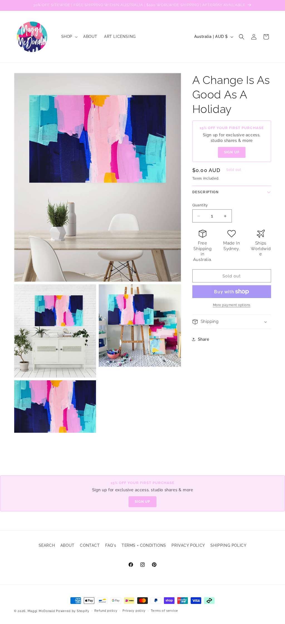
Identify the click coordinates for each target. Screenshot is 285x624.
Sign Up (231, 152)
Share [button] (203, 339)
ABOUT (67, 545)
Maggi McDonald (41, 611)
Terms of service (164, 611)
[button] (69, 36)
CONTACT (90, 545)
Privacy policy (134, 611)
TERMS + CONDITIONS (144, 545)
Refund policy (105, 611)
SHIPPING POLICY (228, 545)
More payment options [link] (231, 305)
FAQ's (110, 545)
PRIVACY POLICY (188, 545)
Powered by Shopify (72, 611)
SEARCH (47, 545)
